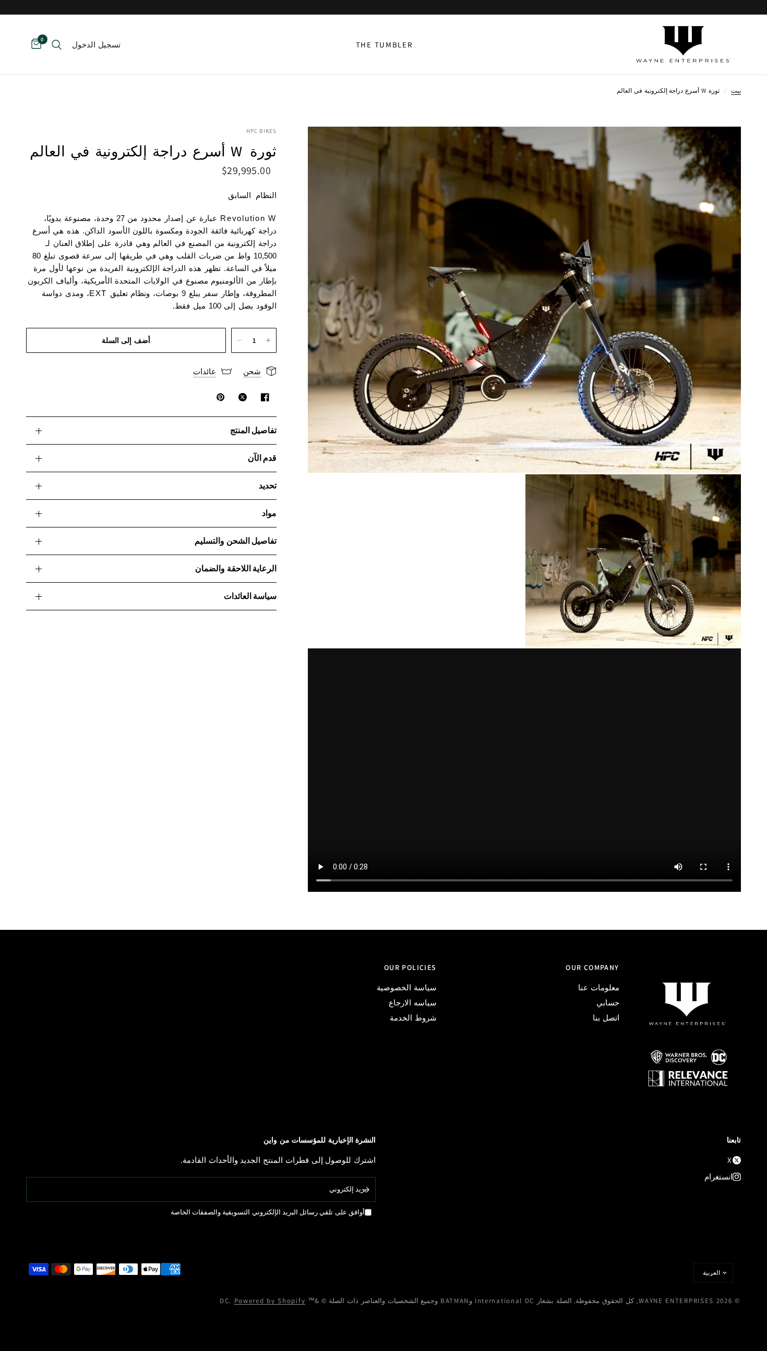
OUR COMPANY (592, 967)
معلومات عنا (598, 987)
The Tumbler (384, 45)
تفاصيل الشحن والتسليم (236, 540)
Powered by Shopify (270, 1300)
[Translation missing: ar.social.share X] (240, 397)
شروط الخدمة (413, 1018)
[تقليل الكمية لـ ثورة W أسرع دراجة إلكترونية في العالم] (239, 340)
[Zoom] (719, 148)
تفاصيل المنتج (253, 430)
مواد (269, 513)
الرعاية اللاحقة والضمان (236, 568)
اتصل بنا (606, 1018)
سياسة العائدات (250, 596)
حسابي (607, 1003)
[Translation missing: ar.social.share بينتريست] (218, 397)
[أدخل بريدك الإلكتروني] (365, 1189)
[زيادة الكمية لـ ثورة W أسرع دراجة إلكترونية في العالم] (268, 340)
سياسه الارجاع (413, 1003)
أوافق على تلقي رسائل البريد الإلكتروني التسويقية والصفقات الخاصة (268, 1212)
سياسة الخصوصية (407, 987)
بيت (736, 90)
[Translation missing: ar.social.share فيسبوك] (263, 397)
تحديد (268, 485)
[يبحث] (56, 45)
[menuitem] (384, 44)
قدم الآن (262, 457)
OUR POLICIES (410, 967)
